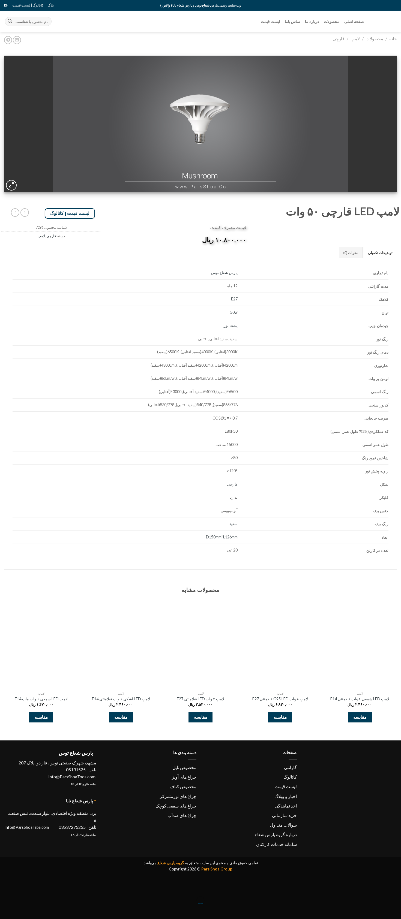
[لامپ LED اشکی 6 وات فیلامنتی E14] (121, 644)
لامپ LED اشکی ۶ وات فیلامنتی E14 (121, 699)
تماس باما (292, 21)
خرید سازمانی (284, 815)
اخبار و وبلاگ (285, 796)
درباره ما (312, 21)
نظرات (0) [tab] (350, 253)
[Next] (4, 665)
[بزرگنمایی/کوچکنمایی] (380, 886)
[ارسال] (9, 21)
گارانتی (290, 767)
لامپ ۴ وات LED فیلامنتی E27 (200, 699)
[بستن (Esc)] (395, 886)
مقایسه (360, 717)
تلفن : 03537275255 (77, 827)
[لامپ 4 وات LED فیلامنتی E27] (200, 644)
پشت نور (231, 325)
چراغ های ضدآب (181, 815)
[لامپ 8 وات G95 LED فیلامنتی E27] (280, 644)
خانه (393, 38)
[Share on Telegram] (8, 40)
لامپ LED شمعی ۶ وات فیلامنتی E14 (359, 699)
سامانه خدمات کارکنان (276, 844)
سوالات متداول (283, 824)
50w (234, 312)
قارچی (339, 38)
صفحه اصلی (354, 21)
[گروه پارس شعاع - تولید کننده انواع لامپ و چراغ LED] (384, 21)
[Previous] (397, 665)
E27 (234, 299)
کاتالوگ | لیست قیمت (28, 5)
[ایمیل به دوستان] (17, 40)
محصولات (331, 21)
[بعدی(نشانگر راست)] (380, 909)
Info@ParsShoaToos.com (71, 776)
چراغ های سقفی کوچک (175, 805)
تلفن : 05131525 (80, 769)
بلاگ (50, 5)
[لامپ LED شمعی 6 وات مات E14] (41, 644)
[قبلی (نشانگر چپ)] (395, 909)
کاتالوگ (290, 776)
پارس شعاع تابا (79, 800)
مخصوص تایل (184, 767)
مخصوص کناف (183, 786)
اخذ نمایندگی (286, 805)
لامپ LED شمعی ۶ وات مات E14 (41, 699)
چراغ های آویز (184, 776)
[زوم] (11, 185)
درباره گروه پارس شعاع (276, 834)
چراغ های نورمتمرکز (178, 796)
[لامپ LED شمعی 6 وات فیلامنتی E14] (360, 644)
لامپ (355, 38)
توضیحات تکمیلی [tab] (380, 253)
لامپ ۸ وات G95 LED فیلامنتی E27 (280, 699)
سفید (233, 523)
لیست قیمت (270, 21)
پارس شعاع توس (224, 272)
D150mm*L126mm (222, 537)
